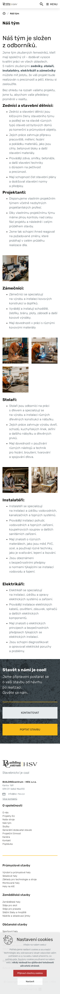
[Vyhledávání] (41, 4)
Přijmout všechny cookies (30, 973)
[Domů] (4, 13)
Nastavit (30, 981)
